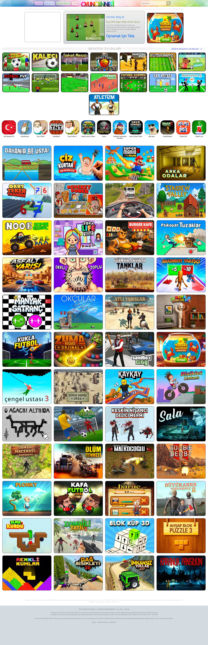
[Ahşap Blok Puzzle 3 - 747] (181, 535)
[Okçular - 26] (78, 312)
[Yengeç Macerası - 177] (181, 349)
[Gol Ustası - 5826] (162, 83)
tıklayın (170, 618)
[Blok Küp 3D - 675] (129, 535)
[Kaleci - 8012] (45, 62)
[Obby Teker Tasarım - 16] (27, 200)
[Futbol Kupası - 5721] (133, 83)
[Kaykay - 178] (129, 386)
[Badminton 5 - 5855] (192, 83)
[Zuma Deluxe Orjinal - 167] (78, 349)
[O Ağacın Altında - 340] (27, 424)
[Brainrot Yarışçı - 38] (181, 275)
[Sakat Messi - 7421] (74, 62)
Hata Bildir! (112, 622)
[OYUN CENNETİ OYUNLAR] (97, 6)
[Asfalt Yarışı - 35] (27, 275)
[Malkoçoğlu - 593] (129, 461)
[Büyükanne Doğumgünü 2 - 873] (181, 498)
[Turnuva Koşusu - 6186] (104, 83)
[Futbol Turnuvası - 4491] (74, 83)
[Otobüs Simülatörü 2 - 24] (129, 200)
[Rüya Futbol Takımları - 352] (78, 424)
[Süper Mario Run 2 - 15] (129, 163)
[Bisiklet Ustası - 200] (181, 386)
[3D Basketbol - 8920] (104, 62)
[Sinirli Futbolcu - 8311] (16, 62)
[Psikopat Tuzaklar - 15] (181, 237)
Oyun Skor (119, 609)
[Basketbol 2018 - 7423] (133, 62)
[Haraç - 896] (129, 498)
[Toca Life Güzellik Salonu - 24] (78, 237)
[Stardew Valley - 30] (181, 200)
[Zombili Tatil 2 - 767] (78, 535)
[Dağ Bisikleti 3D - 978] (78, 573)
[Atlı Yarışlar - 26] (129, 312)
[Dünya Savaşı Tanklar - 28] (129, 275)
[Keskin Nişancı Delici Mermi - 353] (129, 424)
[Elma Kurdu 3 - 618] (27, 535)
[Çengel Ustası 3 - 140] (27, 386)
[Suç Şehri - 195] (129, 349)
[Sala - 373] (181, 424)
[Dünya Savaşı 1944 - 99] (78, 386)
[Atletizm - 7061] (104, 104)
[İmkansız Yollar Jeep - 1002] (129, 573)
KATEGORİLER (63, 3)
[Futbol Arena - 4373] (162, 62)
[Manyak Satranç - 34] (27, 312)
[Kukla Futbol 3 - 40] (27, 349)
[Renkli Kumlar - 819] (27, 573)
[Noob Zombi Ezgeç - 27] (27, 237)
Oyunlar (126, 609)
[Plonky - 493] (27, 498)
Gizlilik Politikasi (103, 622)
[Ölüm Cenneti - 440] (78, 461)
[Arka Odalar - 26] (181, 163)
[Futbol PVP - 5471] (16, 83)
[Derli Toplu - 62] (78, 275)
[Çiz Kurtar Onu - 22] (78, 163)
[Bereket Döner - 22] (78, 200)
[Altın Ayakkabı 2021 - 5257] (45, 83)
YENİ (75, 3)
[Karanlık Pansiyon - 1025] (181, 573)
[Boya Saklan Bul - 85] (181, 312)
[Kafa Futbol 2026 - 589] (78, 498)
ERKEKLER (49, 3)
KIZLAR (39, 3)
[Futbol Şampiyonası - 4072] (192, 62)
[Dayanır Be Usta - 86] (27, 163)
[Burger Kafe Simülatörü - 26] (129, 237)
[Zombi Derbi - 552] (181, 461)
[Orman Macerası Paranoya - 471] (27, 461)
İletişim (94, 622)
